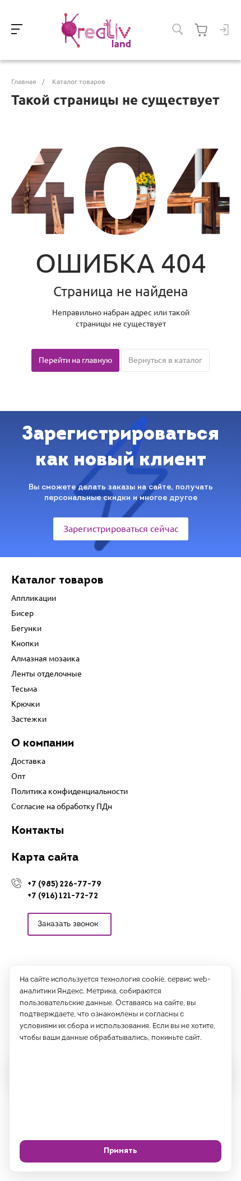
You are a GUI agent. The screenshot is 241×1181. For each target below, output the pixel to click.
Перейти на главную (75, 360)
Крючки (25, 703)
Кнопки (25, 643)
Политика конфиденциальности (69, 791)
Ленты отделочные (46, 673)
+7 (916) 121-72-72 (62, 896)
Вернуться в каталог (165, 360)
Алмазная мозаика (45, 658)
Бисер (22, 613)
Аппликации (33, 598)
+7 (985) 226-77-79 (64, 884)
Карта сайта (44, 857)
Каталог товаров (57, 580)
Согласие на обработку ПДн (61, 806)
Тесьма (24, 688)
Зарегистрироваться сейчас (120, 529)
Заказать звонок (68, 924)
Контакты (37, 831)
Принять (120, 1151)
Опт (18, 776)
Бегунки (26, 628)
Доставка (28, 761)
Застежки (29, 719)
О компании (42, 743)
